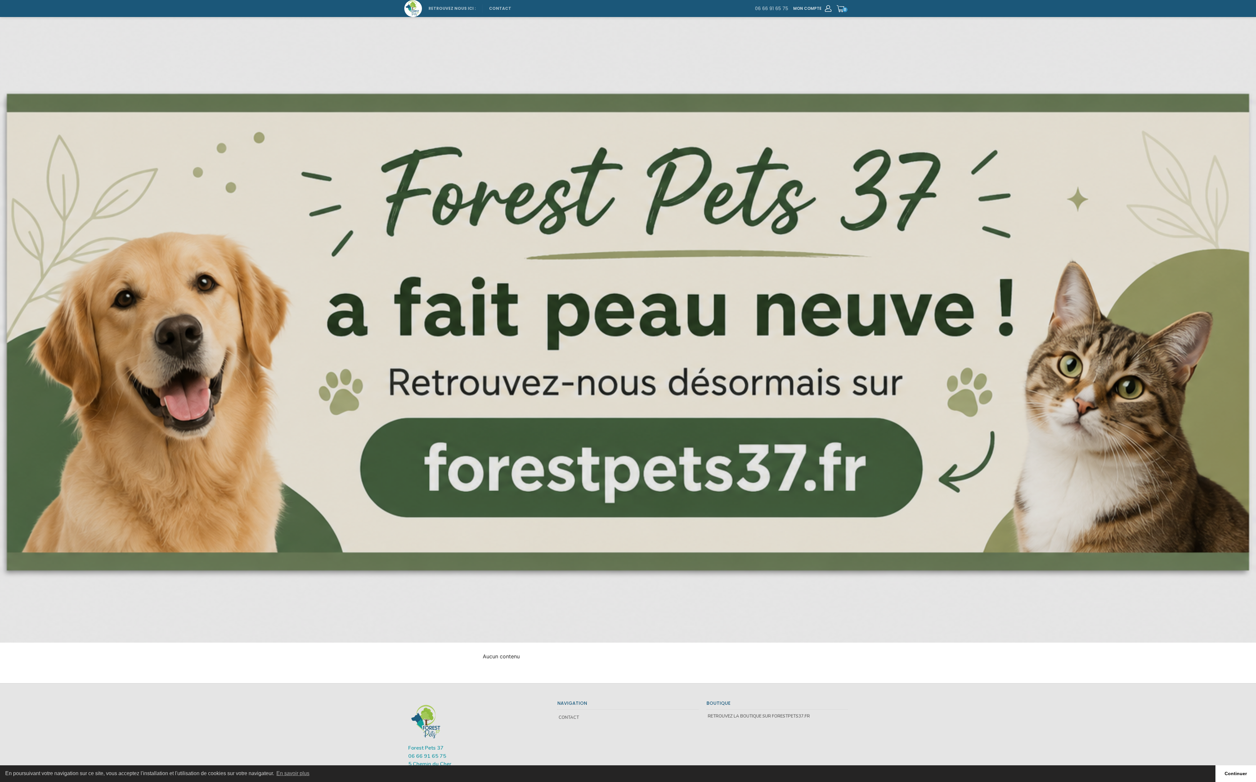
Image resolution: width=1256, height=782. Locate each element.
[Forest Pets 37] (413, 8)
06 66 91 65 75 (771, 8)
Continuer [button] (1236, 773)
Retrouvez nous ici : (452, 8)
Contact (500, 8)
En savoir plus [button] (292, 773)
